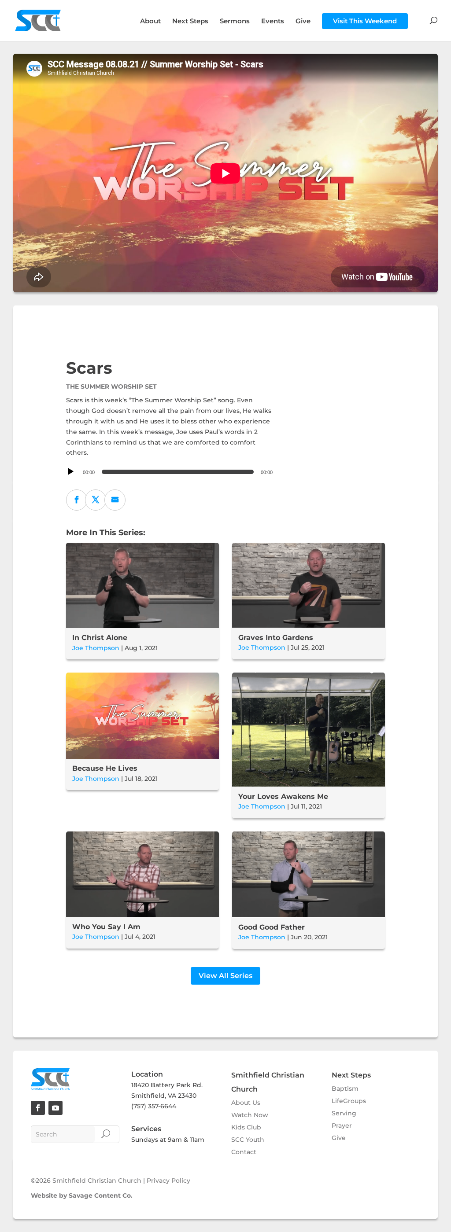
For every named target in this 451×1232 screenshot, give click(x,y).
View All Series (225, 975)
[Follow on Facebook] (38, 1108)
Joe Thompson (95, 648)
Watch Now (249, 1115)
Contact (243, 1152)
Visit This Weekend (365, 21)
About (150, 21)
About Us (245, 1103)
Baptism (345, 1088)
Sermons (235, 21)
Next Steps (190, 21)
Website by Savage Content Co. (82, 1195)
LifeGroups (349, 1101)
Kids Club (246, 1127)
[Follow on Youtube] (55, 1108)
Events (272, 21)
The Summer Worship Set (111, 386)
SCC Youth (247, 1140)
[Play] (70, 471)
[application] (170, 472)
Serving (344, 1113)
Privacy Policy (168, 1180)
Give (303, 21)
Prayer (342, 1125)
